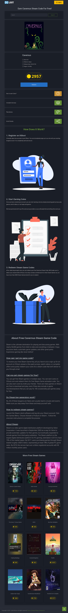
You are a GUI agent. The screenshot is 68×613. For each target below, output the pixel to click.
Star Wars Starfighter (52, 522)
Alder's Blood (34, 486)
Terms (28, 610)
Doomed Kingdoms (34, 558)
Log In (59, 2)
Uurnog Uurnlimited (52, 486)
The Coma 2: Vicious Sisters (15, 522)
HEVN (34, 522)
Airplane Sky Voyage (15, 593)
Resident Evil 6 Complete (52, 593)
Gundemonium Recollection (34, 593)
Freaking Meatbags (15, 558)
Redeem (34, 84)
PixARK (52, 558)
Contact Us (42, 610)
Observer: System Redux (15, 486)
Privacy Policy (34, 610)
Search (53, 15)
